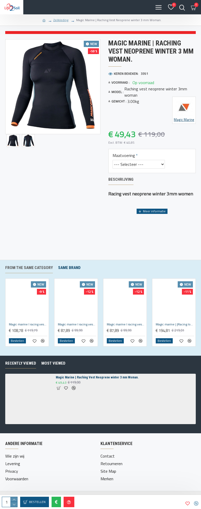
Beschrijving (120, 179)
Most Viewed (53, 363)
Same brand (69, 267)
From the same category (29, 267)
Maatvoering (124, 155)
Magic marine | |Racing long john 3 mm (175, 324)
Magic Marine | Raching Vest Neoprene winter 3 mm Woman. (97, 377)
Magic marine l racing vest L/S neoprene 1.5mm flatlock (77, 324)
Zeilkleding (60, 20)
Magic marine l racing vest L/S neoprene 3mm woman (28, 324)
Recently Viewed (20, 363)
